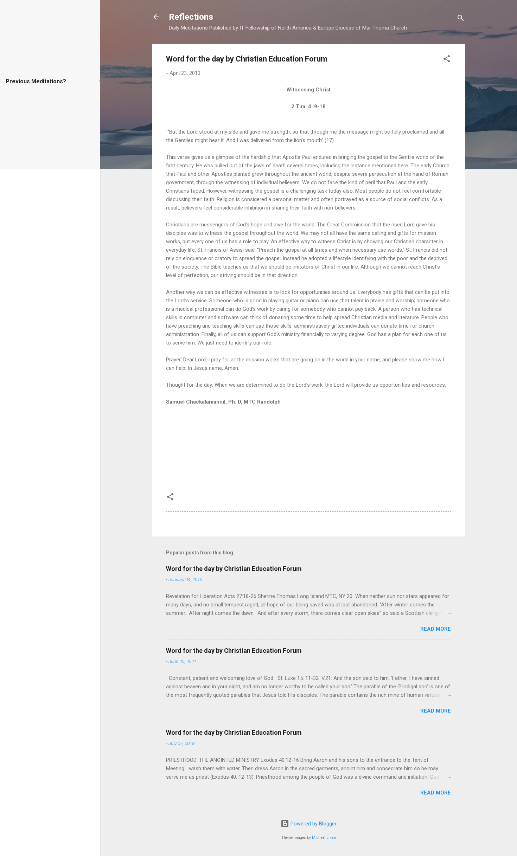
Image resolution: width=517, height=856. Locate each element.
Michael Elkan (324, 837)
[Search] (461, 19)
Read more (435, 629)
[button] (446, 59)
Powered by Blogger (313, 823)
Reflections (191, 17)
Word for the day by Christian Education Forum (234, 568)
